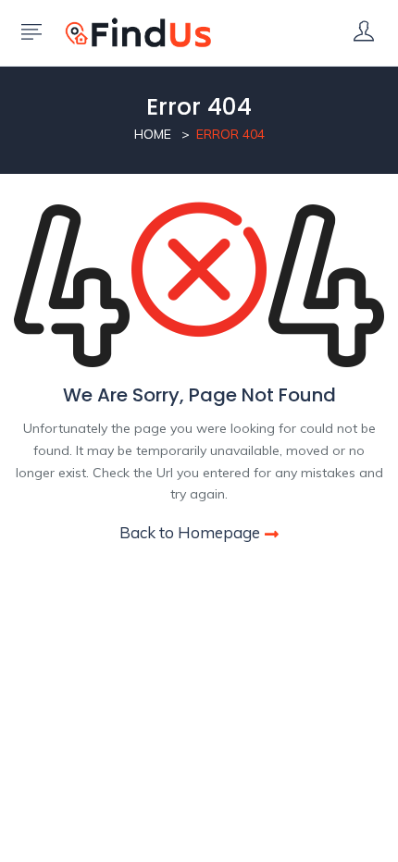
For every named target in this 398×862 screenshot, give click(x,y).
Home (152, 134)
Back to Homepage (189, 532)
